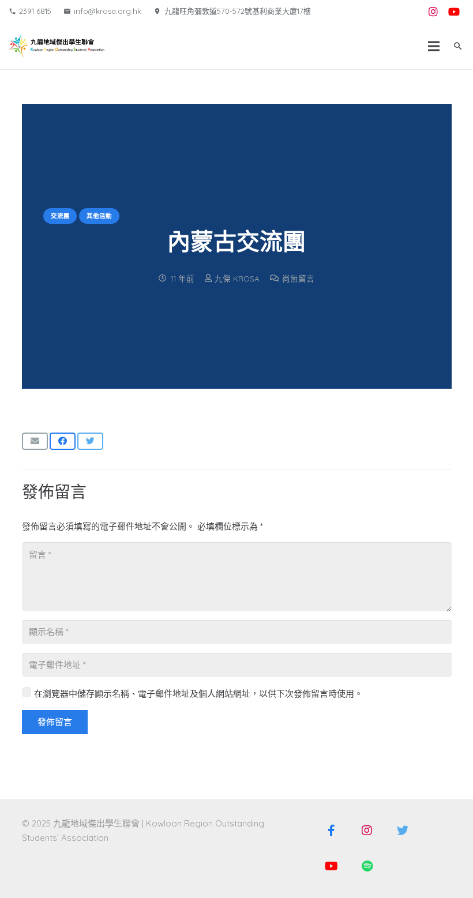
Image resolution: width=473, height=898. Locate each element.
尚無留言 (298, 278)
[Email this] (35, 441)
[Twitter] (402, 830)
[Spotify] (366, 866)
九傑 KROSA (237, 278)
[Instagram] (433, 11)
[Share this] (63, 441)
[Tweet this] (90, 441)
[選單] (433, 46)
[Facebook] (331, 830)
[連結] (56, 46)
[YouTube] (454, 11)
